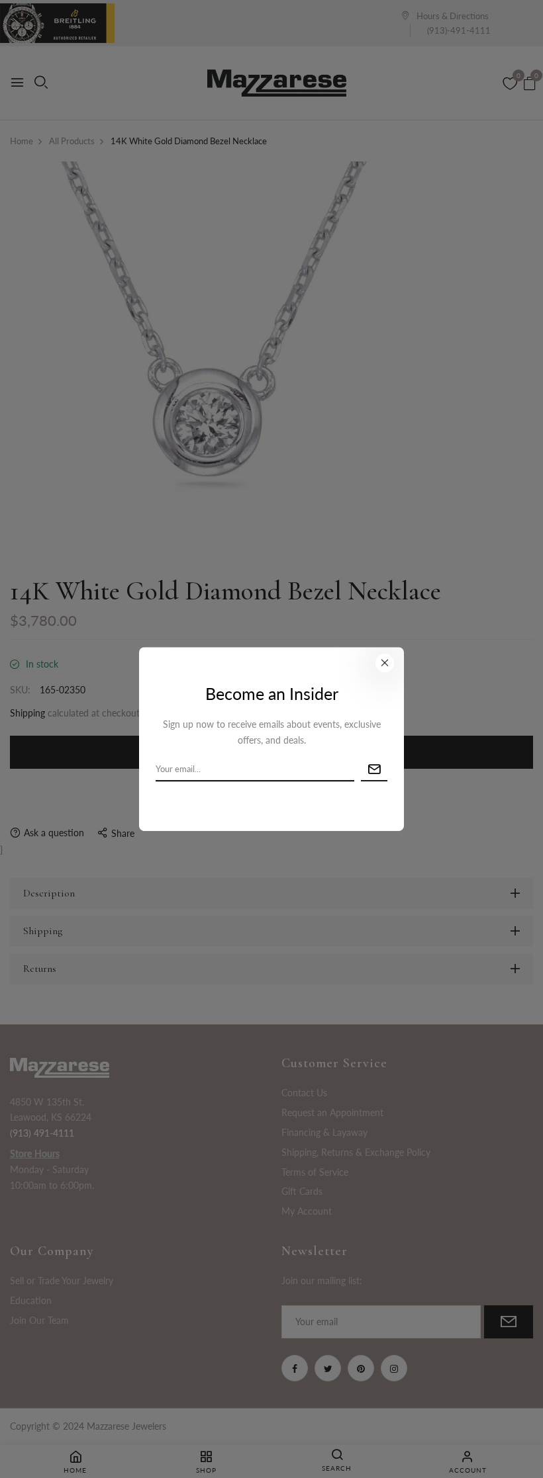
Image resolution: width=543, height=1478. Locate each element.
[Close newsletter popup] (384, 663)
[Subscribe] (374, 769)
